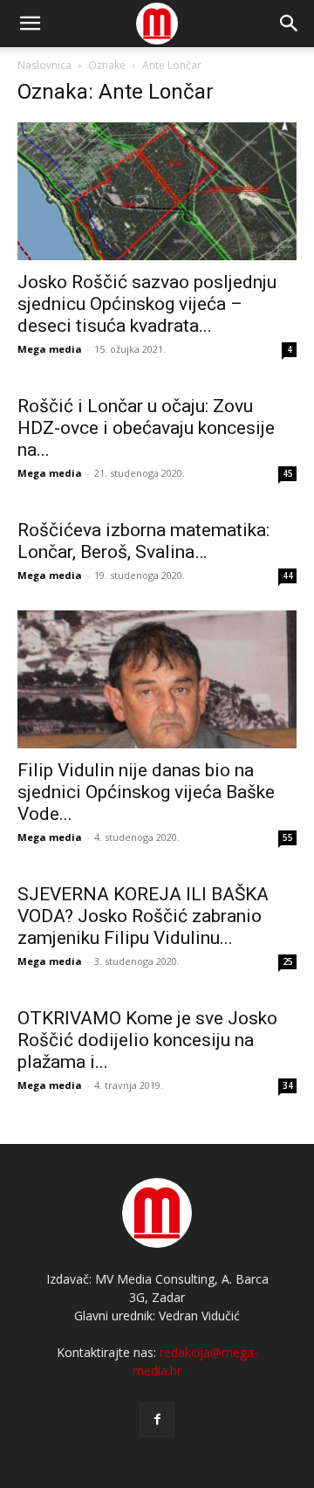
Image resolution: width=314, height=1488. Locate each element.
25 (288, 961)
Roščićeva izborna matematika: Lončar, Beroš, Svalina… (143, 541)
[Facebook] (157, 1419)
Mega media (49, 348)
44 (288, 575)
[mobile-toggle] (30, 23)
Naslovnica (44, 65)
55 (288, 837)
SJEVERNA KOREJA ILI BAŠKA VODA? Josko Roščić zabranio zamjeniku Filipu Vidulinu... (143, 916)
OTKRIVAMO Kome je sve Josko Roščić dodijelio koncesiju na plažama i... (147, 1040)
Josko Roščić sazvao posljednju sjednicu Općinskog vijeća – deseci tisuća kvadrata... (146, 304)
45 (288, 473)
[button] (289, 23)
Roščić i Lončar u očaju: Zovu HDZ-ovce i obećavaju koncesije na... (146, 428)
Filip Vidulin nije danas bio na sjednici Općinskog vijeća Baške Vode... (146, 792)
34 (288, 1085)
